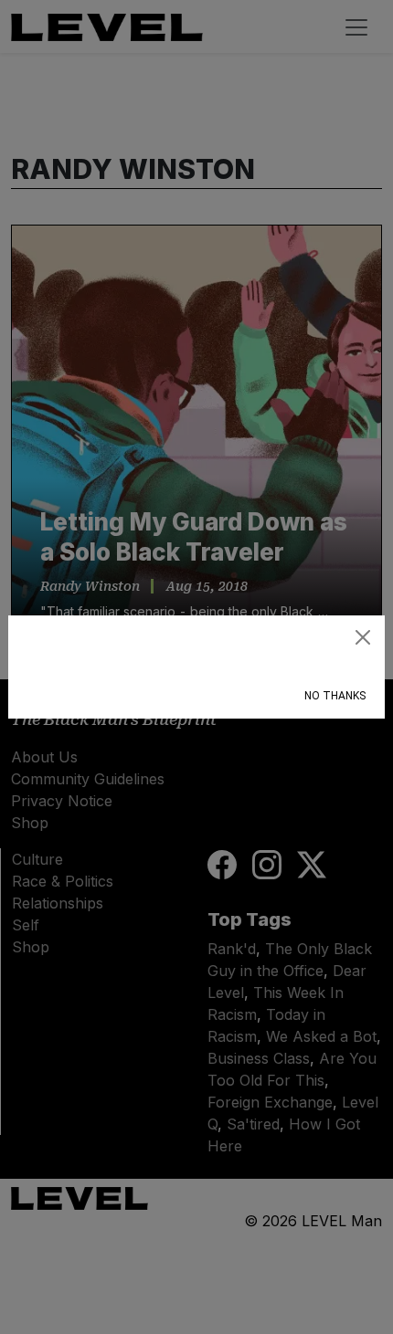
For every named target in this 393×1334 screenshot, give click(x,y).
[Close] (362, 637)
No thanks (335, 695)
